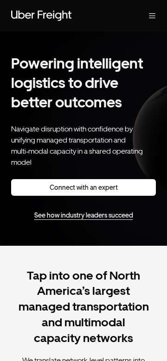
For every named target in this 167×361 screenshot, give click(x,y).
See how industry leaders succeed (83, 215)
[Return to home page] (65, 16)
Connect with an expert (84, 187)
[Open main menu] (145, 16)
